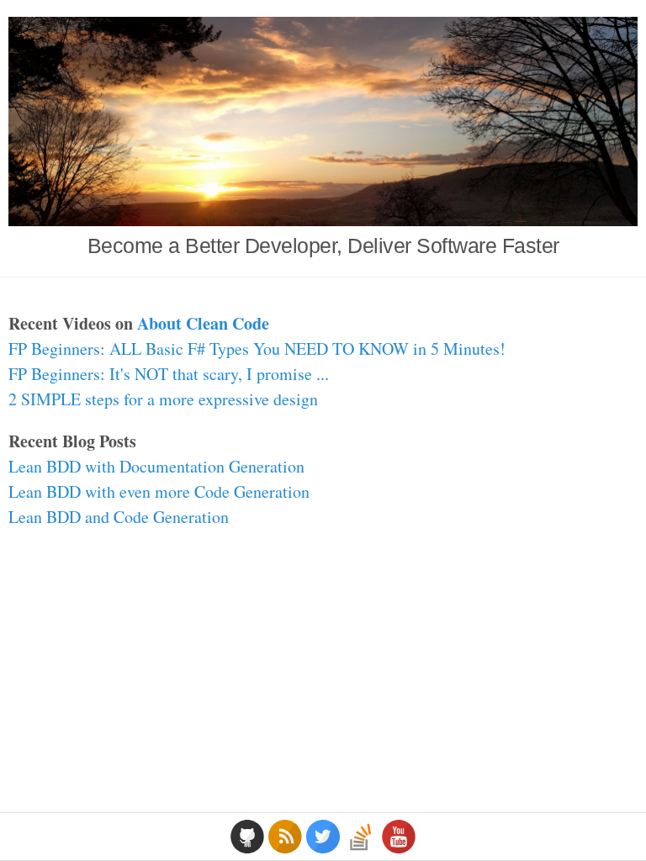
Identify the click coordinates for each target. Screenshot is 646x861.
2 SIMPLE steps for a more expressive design (163, 399)
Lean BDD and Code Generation (118, 516)
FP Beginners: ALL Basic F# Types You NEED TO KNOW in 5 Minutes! (257, 348)
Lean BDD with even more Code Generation (159, 491)
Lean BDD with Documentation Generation (156, 466)
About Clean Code (203, 323)
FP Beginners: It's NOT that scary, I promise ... (168, 373)
